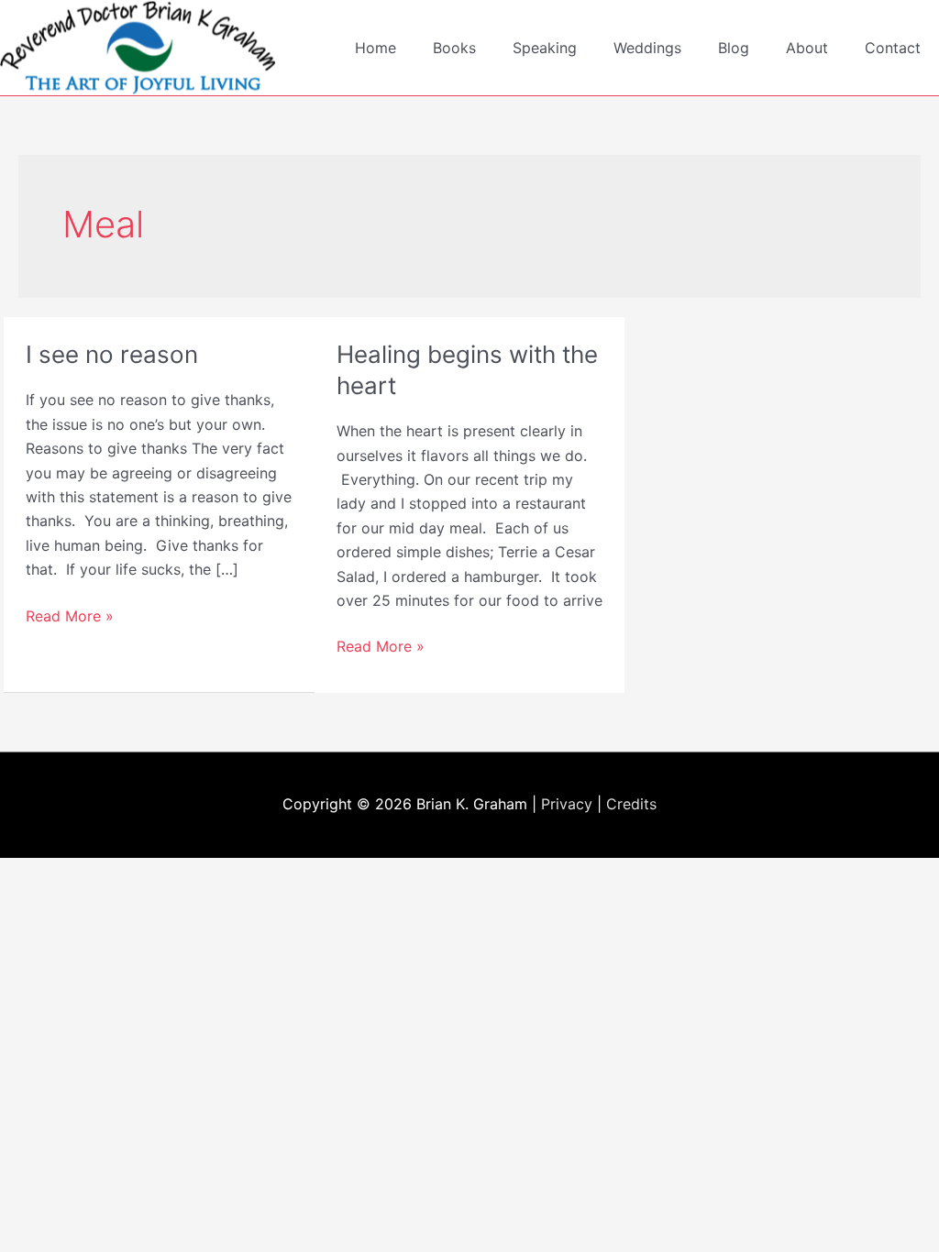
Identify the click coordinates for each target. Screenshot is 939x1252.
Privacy (566, 804)
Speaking (545, 47)
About (807, 47)
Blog (733, 47)
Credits (631, 804)
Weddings (647, 47)
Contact (893, 47)
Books (454, 47)
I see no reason (112, 354)
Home (375, 47)
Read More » (70, 617)
